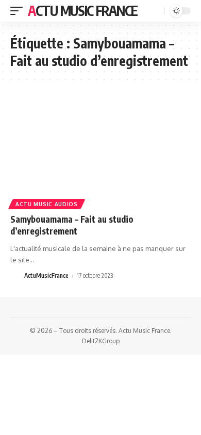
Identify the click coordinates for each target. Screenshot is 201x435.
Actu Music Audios (46, 204)
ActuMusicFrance (46, 275)
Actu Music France (83, 10)
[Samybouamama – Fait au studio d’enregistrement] (100, 152)
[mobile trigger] (19, 11)
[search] (155, 11)
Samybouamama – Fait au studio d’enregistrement (71, 225)
